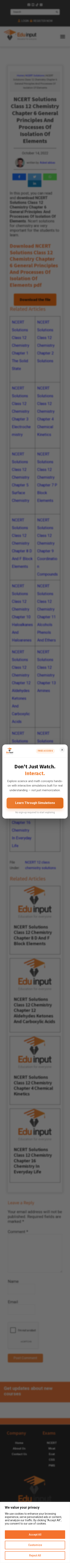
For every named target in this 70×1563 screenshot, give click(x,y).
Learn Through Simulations (35, 803)
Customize (35, 1545)
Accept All (35, 1534)
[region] (35, 1532)
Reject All (35, 1555)
